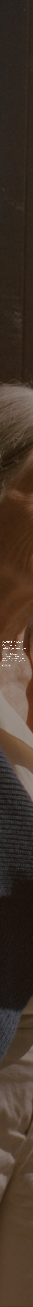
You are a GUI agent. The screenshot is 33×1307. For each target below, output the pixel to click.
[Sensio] (7, 3)
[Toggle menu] (30, 4)
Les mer (7, 665)
